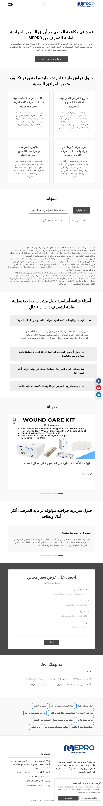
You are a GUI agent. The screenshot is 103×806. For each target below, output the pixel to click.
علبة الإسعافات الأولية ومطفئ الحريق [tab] (48, 210)
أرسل (51, 642)
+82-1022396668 (33, 785)
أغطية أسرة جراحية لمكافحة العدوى (74, 684)
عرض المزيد (87, 473)
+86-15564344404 (35, 781)
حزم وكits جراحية (58, 678)
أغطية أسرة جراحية (35, 678)
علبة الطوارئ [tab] (81, 210)
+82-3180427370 (36, 776)
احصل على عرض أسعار (51, 59)
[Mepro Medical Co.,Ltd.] (86, 4)
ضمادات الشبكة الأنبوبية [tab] (51, 220)
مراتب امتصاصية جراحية (40, 684)
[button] (60, 493)
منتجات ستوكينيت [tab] (79, 220)
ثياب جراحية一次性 (82, 678)
